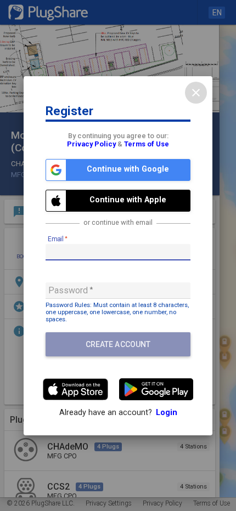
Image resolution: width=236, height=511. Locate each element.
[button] (118, 170)
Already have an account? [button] (118, 412)
